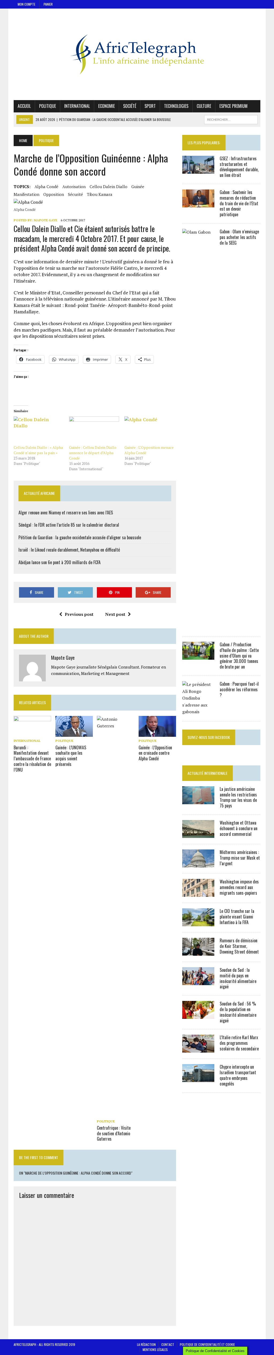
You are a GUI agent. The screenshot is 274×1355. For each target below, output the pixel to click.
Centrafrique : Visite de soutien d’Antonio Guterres (114, 1133)
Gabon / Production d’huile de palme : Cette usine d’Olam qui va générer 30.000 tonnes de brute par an (239, 655)
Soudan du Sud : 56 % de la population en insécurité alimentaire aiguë (238, 1011)
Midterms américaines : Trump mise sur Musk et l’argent (240, 858)
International (77, 106)
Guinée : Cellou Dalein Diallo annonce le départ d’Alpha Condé (92, 453)
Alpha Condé (46, 186)
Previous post (79, 614)
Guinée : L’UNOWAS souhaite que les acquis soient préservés (70, 755)
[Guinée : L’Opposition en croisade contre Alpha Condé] (157, 733)
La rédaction (146, 1344)
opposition (53, 194)
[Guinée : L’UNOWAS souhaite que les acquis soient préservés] (74, 733)
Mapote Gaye (45, 220)
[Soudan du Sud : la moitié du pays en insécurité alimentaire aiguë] (198, 981)
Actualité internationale (207, 773)
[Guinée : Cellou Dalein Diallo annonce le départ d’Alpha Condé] (94, 430)
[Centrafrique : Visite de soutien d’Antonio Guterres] (115, 1114)
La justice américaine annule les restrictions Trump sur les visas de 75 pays (238, 797)
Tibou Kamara (99, 194)
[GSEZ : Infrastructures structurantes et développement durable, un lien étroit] (198, 170)
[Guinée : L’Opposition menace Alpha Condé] (149, 430)
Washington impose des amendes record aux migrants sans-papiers (239, 887)
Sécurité (75, 194)
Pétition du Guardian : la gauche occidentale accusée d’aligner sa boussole (79, 537)
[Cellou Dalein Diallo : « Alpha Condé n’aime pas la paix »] (39, 430)
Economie (106, 106)
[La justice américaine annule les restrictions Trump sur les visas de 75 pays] (198, 800)
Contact (167, 1344)
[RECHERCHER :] (231, 119)
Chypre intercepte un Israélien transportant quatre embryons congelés (238, 1075)
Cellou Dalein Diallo (108, 186)
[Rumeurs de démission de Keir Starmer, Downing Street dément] (198, 952)
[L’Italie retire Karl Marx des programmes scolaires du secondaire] (198, 1049)
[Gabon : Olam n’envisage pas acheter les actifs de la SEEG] (198, 626)
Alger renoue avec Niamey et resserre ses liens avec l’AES (65, 512)
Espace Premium (233, 106)
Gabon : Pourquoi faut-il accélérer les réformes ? (239, 689)
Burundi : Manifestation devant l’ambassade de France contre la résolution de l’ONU (32, 758)
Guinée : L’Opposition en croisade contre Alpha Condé (155, 753)
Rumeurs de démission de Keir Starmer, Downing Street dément (239, 946)
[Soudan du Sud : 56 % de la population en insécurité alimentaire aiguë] (198, 1015)
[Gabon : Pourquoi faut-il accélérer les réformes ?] (198, 712)
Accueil (24, 106)
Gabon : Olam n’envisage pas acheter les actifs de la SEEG (239, 237)
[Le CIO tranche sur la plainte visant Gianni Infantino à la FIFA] (198, 922)
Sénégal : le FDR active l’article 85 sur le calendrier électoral (68, 525)
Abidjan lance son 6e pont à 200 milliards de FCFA (59, 562)
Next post (115, 614)
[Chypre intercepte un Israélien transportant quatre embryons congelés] (198, 1078)
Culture (204, 106)
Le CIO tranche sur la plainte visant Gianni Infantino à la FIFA (237, 916)
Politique (47, 106)
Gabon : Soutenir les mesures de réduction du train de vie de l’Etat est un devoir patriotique (239, 203)
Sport (150, 106)
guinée (137, 186)
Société (129, 106)
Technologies (176, 106)
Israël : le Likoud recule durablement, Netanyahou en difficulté (69, 549)
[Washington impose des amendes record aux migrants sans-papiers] (198, 893)
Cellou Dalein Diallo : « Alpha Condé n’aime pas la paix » (38, 450)
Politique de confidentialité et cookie (207, 1344)
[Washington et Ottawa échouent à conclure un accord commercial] (198, 834)
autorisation (74, 186)
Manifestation (26, 194)
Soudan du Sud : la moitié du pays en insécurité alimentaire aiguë (238, 978)
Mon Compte (26, 4)
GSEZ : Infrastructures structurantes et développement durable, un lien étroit (239, 166)
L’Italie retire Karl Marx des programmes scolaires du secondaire (239, 1043)
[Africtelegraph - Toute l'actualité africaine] (137, 54)
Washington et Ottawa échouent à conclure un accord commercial (238, 828)
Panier (48, 4)
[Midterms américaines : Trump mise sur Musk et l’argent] (198, 864)
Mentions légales (155, 1349)
